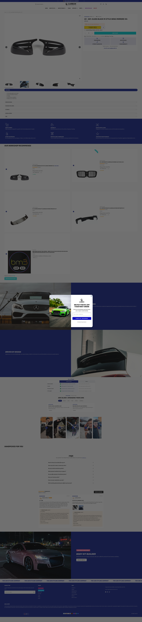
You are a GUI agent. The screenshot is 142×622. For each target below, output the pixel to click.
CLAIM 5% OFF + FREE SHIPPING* (82, 318)
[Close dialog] (91, 296)
